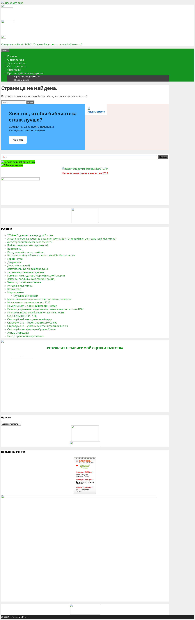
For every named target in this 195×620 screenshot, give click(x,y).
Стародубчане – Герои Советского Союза (32, 322)
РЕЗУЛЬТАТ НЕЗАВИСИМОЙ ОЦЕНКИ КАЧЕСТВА (85, 348)
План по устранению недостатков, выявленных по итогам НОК (45, 309)
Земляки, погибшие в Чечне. (24, 282)
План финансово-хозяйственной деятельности (35, 312)
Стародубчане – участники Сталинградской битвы (37, 326)
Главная (12, 56)
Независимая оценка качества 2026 (28, 302)
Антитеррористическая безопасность (29, 242)
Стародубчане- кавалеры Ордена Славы (31, 329)
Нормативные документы (26, 76)
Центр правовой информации (25, 336)
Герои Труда (15, 258)
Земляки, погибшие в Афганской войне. (31, 279)
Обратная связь (16, 66)
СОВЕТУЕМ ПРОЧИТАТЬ (22, 316)
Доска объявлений (18, 265)
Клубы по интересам (25, 295)
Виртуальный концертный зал (25, 252)
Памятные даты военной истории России (32, 305)
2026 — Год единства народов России (30, 235)
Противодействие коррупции (25, 73)
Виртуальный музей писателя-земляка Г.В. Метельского (41, 255)
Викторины (14, 248)
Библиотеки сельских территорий (27, 245)
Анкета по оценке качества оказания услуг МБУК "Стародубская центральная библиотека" (61, 238)
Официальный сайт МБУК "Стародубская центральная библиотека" (41, 44)
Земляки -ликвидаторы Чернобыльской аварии (36, 275)
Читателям (14, 69)
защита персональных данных (25, 272)
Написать (17, 139)
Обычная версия (13, 165)
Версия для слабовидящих (19, 162)
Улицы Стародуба (18, 332)
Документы (14, 262)
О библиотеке (15, 59)
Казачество (14, 289)
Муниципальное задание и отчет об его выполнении (39, 299)
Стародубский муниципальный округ (29, 319)
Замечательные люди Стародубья (27, 269)
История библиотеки (19, 285)
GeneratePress (19, 617)
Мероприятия (15, 292)
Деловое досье (16, 63)
